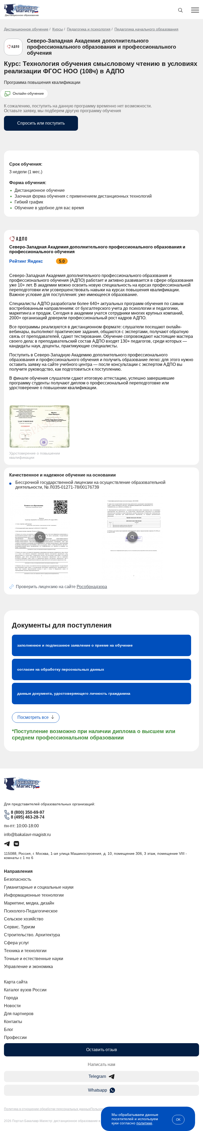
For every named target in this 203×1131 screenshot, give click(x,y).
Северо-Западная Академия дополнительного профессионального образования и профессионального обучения (101, 47)
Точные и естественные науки (33, 958)
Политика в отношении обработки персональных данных (47, 1109)
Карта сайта (15, 982)
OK (178, 1119)
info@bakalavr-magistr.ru (27, 834)
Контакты (13, 1021)
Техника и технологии (25, 950)
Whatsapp (97, 1090)
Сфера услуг (16, 943)
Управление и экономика (28, 966)
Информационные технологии (34, 895)
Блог (8, 1029)
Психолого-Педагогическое (31, 911)
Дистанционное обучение (26, 29)
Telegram (97, 1076)
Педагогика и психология (88, 29)
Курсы (57, 29)
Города (11, 998)
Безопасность (17, 879)
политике (144, 1123)
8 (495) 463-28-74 (27, 817)
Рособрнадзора (92, 586)
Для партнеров (19, 1013)
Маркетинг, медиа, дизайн (29, 903)
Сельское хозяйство (23, 919)
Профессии (15, 1037)
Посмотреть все (33, 717)
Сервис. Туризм (19, 927)
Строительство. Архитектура (32, 935)
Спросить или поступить (41, 123)
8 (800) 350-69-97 (27, 812)
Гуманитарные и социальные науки (38, 887)
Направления (18, 871)
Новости (12, 1005)
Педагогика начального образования (146, 29)
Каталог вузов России (25, 990)
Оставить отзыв (101, 1049)
